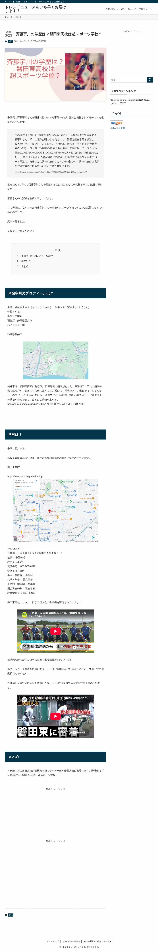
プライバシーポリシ (71, 941)
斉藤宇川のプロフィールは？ (37, 256)
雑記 (10, 41)
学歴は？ (26, 261)
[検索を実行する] (150, 80)
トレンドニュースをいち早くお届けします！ (35, 9)
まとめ (25, 266)
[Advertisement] (55, 812)
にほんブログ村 (117, 128)
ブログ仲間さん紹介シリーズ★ (97, 941)
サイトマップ (53, 941)
